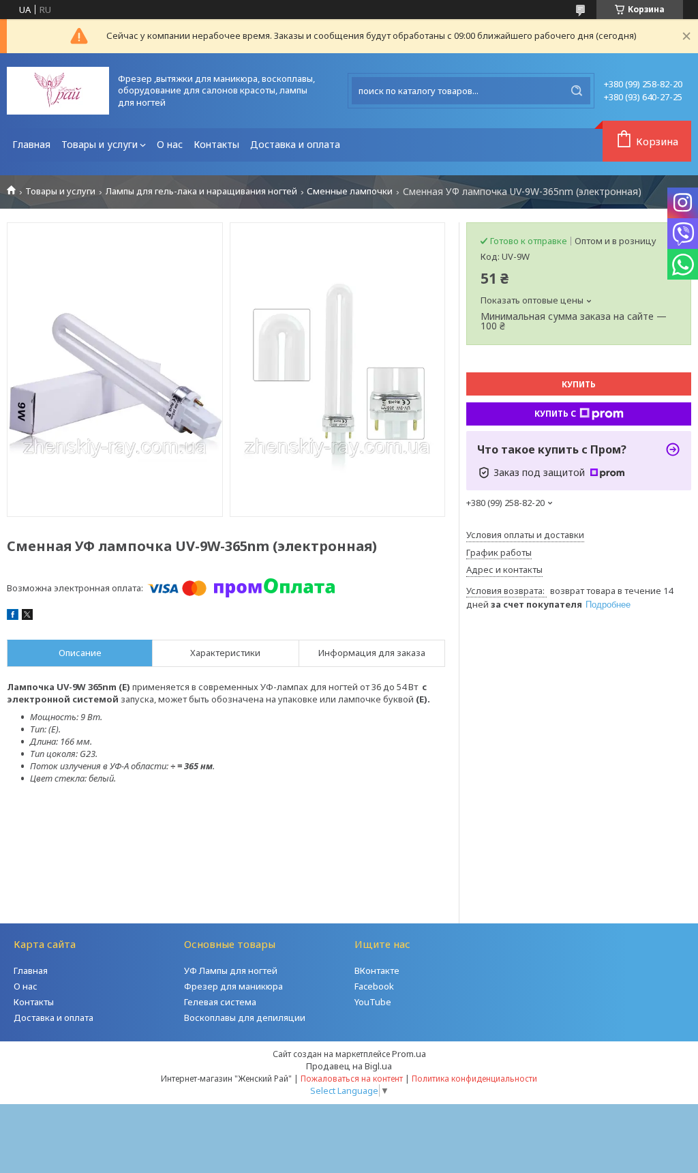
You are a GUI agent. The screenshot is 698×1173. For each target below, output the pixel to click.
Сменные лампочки (350, 191)
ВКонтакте (376, 970)
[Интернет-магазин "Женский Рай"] (58, 91)
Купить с (555, 413)
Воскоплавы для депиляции (244, 1017)
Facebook (374, 986)
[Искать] (576, 90)
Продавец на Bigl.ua (349, 1066)
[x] (27, 616)
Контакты (216, 144)
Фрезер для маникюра (233, 986)
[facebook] (12, 616)
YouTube (372, 1002)
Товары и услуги (99, 144)
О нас (170, 144)
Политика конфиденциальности (474, 1078)
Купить (579, 384)
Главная (31, 144)
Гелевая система (220, 1002)
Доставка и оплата (295, 144)
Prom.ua (409, 1054)
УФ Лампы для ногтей (230, 970)
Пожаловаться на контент (352, 1078)
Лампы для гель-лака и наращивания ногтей (201, 191)
